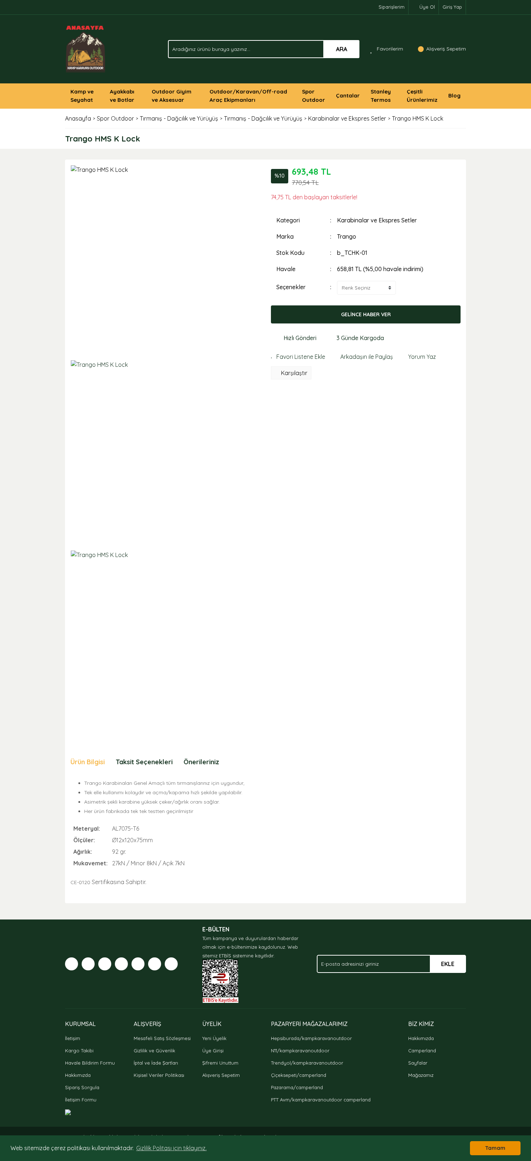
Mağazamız (420, 1075)
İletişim (72, 1038)
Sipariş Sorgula (82, 1087)
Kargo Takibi (79, 1050)
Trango (346, 236)
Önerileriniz (201, 762)
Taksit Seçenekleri (144, 762)
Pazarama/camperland (297, 1087)
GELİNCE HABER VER (366, 314)
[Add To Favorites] (298, 356)
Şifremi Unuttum (220, 1063)
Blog (454, 95)
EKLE (447, 963)
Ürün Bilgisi (87, 762)
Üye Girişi (213, 1050)
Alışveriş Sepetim (221, 1075)
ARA (341, 49)
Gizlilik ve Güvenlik (154, 1050)
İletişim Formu (80, 1100)
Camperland (422, 1050)
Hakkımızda (78, 1075)
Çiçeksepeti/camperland (298, 1075)
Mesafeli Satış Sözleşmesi (162, 1038)
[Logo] (86, 48)
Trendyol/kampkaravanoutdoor (307, 1063)
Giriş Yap (452, 7)
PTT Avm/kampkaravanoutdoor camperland (321, 1100)
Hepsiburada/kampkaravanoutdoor (311, 1038)
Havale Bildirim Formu (90, 1063)
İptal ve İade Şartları (156, 1063)
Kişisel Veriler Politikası (159, 1075)
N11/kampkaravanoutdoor (300, 1050)
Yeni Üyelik (214, 1038)
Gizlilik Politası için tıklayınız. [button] (171, 1148)
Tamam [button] (495, 1148)
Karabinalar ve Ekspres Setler (377, 220)
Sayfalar (417, 1063)
